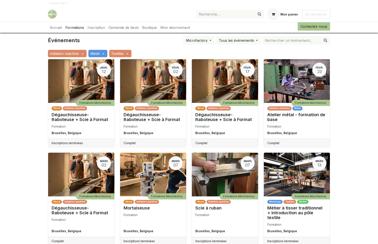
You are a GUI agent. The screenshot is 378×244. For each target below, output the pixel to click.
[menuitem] (56, 27)
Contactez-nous (314, 26)
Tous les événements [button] (237, 40)
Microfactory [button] (197, 40)
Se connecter (316, 14)
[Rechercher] (259, 14)
